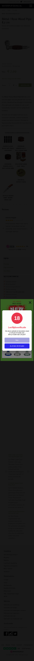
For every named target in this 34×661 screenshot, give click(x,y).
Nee (17, 340)
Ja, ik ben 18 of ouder (17, 346)
